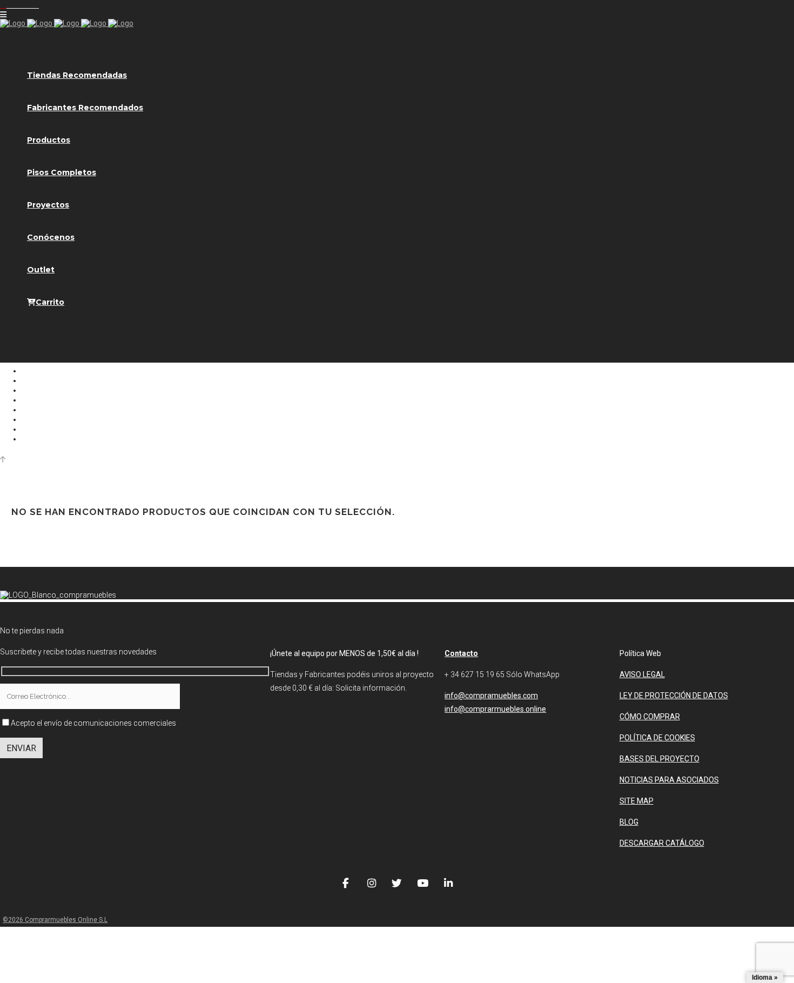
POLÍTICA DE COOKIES (657, 737)
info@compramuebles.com (491, 695)
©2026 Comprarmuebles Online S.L (55, 920)
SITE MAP (637, 801)
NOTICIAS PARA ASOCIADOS (669, 779)
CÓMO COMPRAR (650, 716)
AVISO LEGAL (642, 674)
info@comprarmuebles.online (495, 709)
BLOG (629, 822)
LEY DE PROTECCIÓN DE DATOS (674, 695)
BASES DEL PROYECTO (659, 758)
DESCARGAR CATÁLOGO (662, 843)
